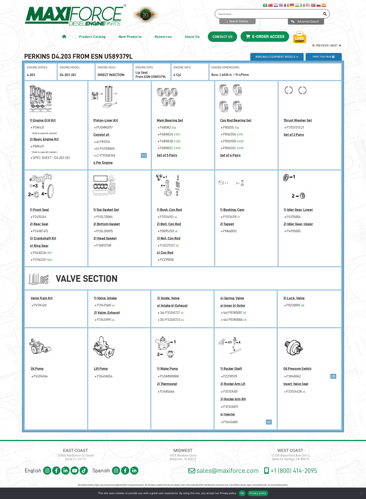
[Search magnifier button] (325, 14)
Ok (242, 493)
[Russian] (318, 4)
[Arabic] (265, 4)
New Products (130, 37)
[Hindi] (297, 4)
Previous (322, 45)
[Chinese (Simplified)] (270, 4)
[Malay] (308, 4)
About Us (192, 37)
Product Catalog (92, 37)
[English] (281, 4)
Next (335, 45)
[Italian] (302, 4)
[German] (292, 4)
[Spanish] (324, 4)
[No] (361, 493)
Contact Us (222, 37)
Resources (163, 37)
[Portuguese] (313, 4)
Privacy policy (228, 493)
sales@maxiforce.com (227, 470)
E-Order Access (268, 36)
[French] (286, 4)
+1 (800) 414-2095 (293, 470)
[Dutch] (276, 4)
